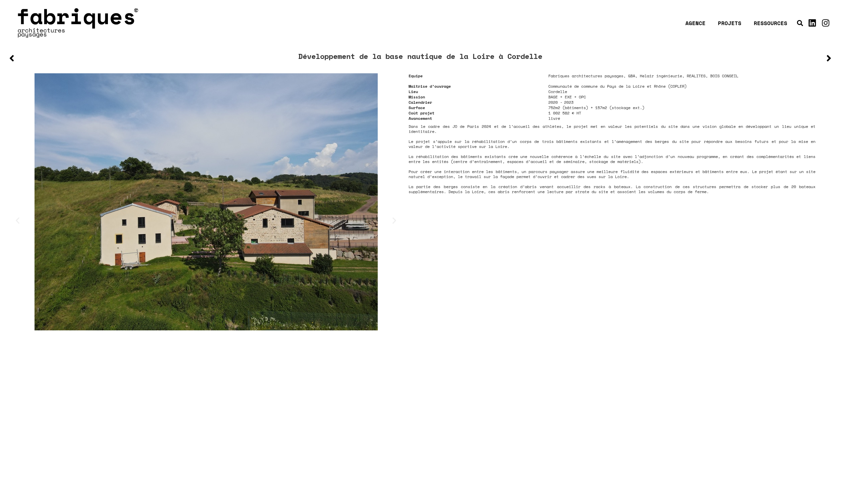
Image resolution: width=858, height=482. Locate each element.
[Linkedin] (812, 23)
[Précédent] (213, 58)
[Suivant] (627, 58)
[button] (799, 22)
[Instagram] (825, 23)
